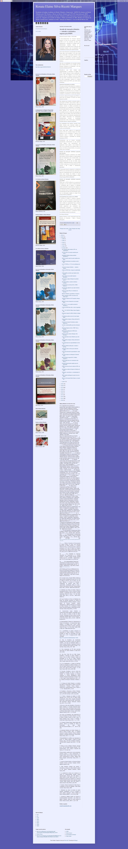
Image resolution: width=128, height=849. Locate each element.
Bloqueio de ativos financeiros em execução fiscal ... (70, 302)
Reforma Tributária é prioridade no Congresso (70, 293)
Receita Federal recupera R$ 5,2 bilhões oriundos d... (69, 358)
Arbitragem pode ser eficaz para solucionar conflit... (70, 349)
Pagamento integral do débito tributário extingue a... (71, 314)
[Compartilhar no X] (63, 224)
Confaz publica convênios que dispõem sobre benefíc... (70, 273)
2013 (62, 394)
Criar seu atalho (38, 31)
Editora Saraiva (69, 833)
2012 (62, 396)
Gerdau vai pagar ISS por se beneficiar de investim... (70, 291)
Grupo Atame (68, 836)
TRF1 (38, 819)
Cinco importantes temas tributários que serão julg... (70, 337)
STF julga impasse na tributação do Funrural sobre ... (70, 355)
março (63, 246)
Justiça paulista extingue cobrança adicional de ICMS (70, 319)
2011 (62, 398)
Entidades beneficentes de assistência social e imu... (70, 262)
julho (63, 238)
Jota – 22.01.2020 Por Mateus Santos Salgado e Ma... (71, 311)
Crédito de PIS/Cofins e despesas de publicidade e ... (71, 270)
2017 (62, 387)
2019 (62, 383)
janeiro (63, 381)
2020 (62, 237)
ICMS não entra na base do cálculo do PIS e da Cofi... (71, 367)
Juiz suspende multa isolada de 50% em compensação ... (69, 250)
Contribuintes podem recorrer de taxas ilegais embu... (70, 316)
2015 (62, 391)
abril (63, 244)
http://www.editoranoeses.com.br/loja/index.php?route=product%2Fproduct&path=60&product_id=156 (47, 832)
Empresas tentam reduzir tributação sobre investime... (70, 334)
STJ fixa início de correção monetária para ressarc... (70, 253)
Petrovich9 (66, 840)
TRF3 (38, 822)
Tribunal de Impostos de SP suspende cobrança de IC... (71, 299)
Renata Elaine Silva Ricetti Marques (59, 6)
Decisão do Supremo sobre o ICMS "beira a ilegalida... (70, 328)
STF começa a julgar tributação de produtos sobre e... (70, 279)
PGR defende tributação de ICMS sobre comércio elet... (69, 331)
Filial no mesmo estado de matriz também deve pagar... (71, 259)
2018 (62, 385)
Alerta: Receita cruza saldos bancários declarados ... (69, 276)
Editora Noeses (40, 834)
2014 (62, 393)
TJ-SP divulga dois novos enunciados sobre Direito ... (70, 361)
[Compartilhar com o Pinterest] (66, 224)
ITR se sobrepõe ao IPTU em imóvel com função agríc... (70, 296)
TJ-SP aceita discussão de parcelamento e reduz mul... (71, 352)
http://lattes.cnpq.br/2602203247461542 (43, 67)
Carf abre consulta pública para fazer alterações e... (71, 325)
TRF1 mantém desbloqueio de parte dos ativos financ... (70, 376)
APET (67, 831)
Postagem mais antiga (76, 228)
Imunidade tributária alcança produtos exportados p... (69, 256)
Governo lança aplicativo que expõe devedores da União (70, 288)
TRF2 (38, 821)
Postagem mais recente (64, 228)
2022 (62, 235)
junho (63, 240)
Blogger (76, 840)
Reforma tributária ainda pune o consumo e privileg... (70, 346)
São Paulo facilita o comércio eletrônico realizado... (69, 282)
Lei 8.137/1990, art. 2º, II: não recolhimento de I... (71, 264)
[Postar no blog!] (62, 224)
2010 (62, 400)
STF (38, 814)
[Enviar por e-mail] (60, 224)
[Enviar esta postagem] (77, 222)
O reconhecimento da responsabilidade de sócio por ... (71, 343)
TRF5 (38, 825)
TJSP (38, 817)
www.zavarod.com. (66, 566)
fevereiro (64, 247)
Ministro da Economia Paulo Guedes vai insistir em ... (71, 378)
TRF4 (38, 824)
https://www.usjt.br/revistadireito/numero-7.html (69, 637)
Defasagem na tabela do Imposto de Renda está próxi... (71, 370)
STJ (37, 816)
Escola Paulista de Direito (71, 834)
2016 (62, 389)
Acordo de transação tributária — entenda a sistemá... (70, 267)
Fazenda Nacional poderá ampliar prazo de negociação (70, 364)
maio (63, 242)
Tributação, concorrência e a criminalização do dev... (71, 373)
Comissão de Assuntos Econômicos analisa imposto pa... (70, 322)
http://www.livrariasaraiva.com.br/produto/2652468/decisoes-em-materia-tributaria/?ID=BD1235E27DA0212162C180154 (49, 836)
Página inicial (69, 229)
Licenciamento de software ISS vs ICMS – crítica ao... (70, 285)
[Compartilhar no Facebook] (64, 224)
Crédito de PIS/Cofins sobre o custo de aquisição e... (71, 308)
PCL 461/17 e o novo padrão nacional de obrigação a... (69, 305)
